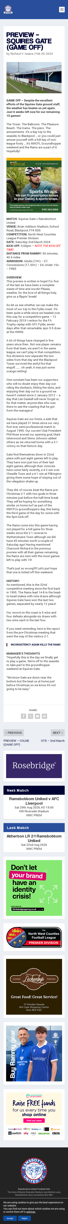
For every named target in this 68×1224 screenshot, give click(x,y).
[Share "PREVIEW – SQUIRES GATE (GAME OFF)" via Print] (44, 716)
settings (30, 1211)
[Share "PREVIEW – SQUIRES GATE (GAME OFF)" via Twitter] (30, 716)
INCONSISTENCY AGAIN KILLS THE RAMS (36, 644)
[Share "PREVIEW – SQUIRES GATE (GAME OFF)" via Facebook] (23, 716)
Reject (24, 1218)
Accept (10, 1218)
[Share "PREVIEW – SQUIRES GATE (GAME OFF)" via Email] (37, 716)
